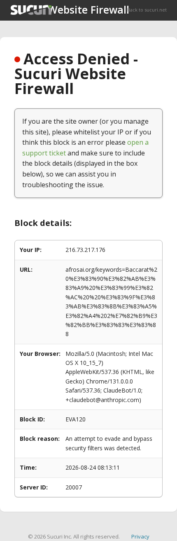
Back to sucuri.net (147, 10)
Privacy (140, 536)
